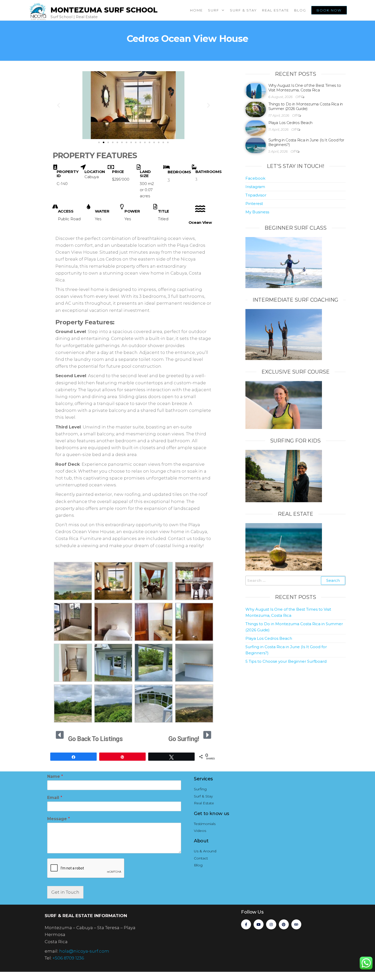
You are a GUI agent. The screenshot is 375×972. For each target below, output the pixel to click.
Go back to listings (95, 739)
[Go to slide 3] (108, 142)
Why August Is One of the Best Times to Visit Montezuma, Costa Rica (304, 87)
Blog (300, 10)
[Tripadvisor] (296, 924)
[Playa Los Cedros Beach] (255, 127)
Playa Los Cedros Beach (290, 122)
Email (54, 797)
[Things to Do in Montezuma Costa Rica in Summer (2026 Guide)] (255, 109)
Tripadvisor (255, 195)
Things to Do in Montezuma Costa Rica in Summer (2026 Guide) (305, 106)
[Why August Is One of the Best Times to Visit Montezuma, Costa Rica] (255, 90)
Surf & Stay (243, 10)
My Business (257, 212)
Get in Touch (65, 892)
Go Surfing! (183, 739)
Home (196, 10)
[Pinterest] (284, 924)
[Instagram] (271, 924)
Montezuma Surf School (104, 10)
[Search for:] (295, 580)
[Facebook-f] (246, 924)
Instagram (255, 186)
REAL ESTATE (275, 10)
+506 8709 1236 (68, 958)
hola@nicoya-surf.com (84, 951)
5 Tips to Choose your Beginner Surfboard (286, 661)
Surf (213, 10)
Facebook (255, 178)
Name (55, 776)
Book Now (329, 10)
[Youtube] (259, 924)
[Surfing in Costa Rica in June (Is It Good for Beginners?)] (255, 145)
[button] (58, 105)
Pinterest (254, 203)
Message (58, 818)
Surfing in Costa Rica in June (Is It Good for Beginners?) (306, 142)
